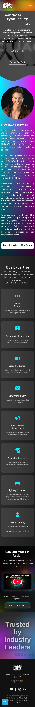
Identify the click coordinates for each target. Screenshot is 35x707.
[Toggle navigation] (30, 5)
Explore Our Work (17, 62)
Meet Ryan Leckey (17, 50)
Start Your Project (17, 605)
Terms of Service (12, 700)
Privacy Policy (23, 698)
